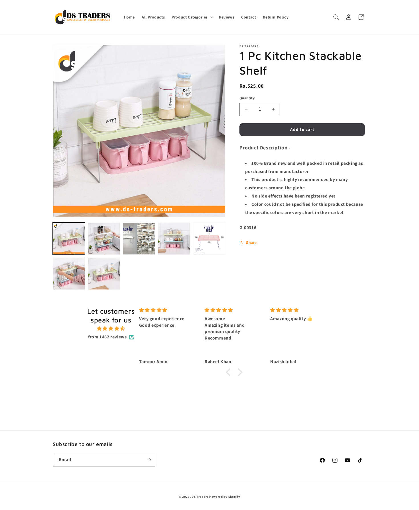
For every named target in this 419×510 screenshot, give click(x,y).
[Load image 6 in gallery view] (69, 274)
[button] (191, 17)
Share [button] (251, 242)
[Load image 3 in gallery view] (139, 239)
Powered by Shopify (224, 497)
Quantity (247, 98)
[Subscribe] (149, 459)
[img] (111, 328)
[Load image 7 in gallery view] (104, 274)
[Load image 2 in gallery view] (104, 239)
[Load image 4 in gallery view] (174, 239)
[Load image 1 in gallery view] (69, 239)
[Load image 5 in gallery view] (209, 239)
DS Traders (200, 497)
